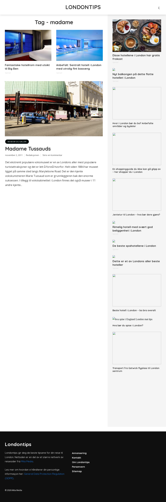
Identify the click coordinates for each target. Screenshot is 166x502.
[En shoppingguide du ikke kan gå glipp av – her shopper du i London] (137, 149)
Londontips (83, 7)
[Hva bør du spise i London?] (137, 319)
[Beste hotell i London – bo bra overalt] (137, 290)
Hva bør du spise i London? (128, 325)
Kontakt (76, 457)
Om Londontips (80, 462)
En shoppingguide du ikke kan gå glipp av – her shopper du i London (137, 170)
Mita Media (27, 461)
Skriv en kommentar (52, 155)
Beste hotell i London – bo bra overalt (134, 310)
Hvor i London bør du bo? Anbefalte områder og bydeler (133, 125)
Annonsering (79, 453)
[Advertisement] (137, 397)
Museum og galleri (17, 141)
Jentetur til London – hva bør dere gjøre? (136, 214)
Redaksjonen (32, 155)
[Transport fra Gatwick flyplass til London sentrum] (137, 348)
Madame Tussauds (28, 148)
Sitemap (77, 471)
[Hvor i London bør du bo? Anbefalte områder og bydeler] (137, 103)
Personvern (78, 466)
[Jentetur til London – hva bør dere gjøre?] (137, 194)
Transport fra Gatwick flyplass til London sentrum (136, 370)
